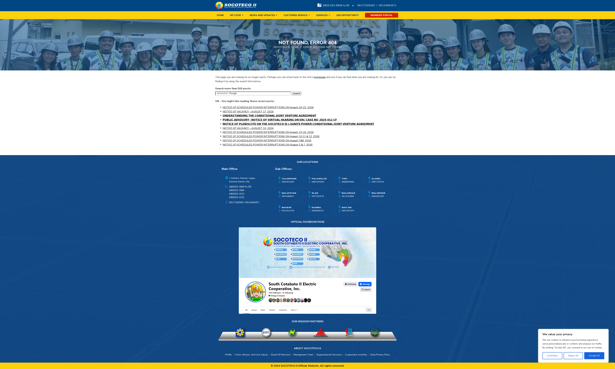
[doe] (240, 332)
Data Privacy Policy (380, 354)
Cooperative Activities (356, 354)
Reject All (573, 355)
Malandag (348, 193)
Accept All (594, 355)
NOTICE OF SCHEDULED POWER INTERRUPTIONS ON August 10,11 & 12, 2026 (271, 136)
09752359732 (318, 196)
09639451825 (378, 196)
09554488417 (288, 196)
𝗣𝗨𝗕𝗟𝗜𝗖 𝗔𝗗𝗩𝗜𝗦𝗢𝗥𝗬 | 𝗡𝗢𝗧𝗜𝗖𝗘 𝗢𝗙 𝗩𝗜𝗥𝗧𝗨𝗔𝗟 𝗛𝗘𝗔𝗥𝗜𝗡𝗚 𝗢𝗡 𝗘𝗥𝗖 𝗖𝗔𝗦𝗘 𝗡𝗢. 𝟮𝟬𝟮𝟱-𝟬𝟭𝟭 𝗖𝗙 (280, 120)
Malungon (378, 193)
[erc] (266, 332)
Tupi (345, 178)
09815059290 (318, 182)
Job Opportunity (347, 15)
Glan (315, 193)
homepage (320, 77)
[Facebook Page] (307, 271)
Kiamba (316, 207)
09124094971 (388, 5)
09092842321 (318, 210)
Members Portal (382, 15)
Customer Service (296, 15)
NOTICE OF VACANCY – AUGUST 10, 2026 (248, 128)
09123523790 (288, 210)
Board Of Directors (280, 354)
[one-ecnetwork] (374, 332)
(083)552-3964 (236, 190)
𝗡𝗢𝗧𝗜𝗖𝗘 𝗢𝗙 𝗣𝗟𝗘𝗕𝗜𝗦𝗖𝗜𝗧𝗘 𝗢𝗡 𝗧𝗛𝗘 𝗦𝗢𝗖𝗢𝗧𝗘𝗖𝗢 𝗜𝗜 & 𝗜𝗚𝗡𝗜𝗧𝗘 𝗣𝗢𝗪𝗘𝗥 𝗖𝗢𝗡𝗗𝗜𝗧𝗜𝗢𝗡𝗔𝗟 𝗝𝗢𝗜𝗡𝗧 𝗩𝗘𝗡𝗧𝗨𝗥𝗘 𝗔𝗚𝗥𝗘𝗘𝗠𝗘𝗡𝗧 (298, 124)
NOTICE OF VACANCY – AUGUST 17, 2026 (248, 111)
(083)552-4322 (236, 197)
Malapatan (289, 193)
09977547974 (378, 182)
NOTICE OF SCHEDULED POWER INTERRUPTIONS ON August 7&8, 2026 (267, 140)
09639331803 (288, 182)
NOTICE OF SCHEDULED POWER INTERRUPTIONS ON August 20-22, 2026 (268, 107)
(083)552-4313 (236, 193)
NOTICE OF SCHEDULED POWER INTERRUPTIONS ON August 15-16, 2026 (268, 132)
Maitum (347, 207)
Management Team (303, 354)
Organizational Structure (329, 354)
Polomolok (319, 178)
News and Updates (262, 15)
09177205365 (366, 5)
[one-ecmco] (349, 332)
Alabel (376, 178)
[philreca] (320, 332)
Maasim (286, 207)
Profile (228, 354)
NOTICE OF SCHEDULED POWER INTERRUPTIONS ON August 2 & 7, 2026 (268, 144)
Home (220, 15)
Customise (552, 355)
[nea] (292, 332)
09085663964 (348, 182)
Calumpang (289, 178)
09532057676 (348, 210)
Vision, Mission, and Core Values (251, 354)
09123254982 (348, 196)
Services (322, 15)
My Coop (235, 15)
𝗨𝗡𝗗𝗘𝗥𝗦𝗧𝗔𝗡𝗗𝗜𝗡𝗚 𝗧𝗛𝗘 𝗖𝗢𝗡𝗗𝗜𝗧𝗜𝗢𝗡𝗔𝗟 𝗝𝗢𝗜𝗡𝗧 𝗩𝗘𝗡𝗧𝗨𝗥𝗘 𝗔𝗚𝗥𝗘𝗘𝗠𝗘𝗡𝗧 (269, 116)
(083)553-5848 (236, 186)
